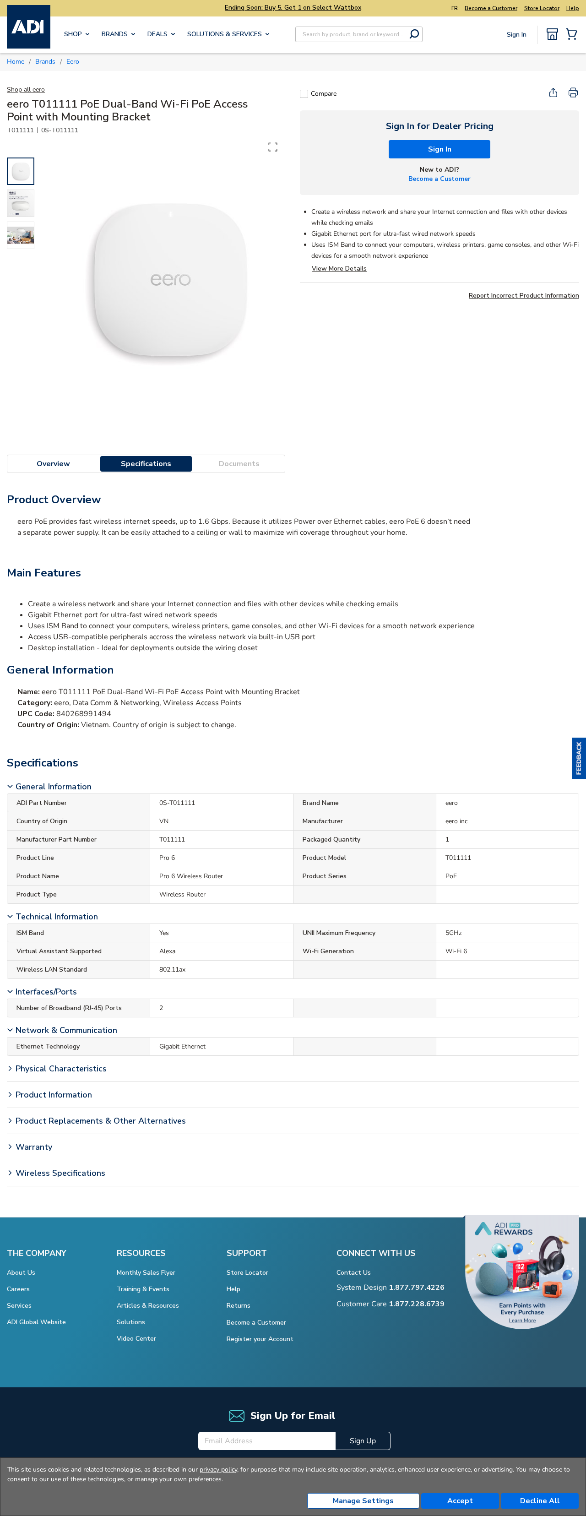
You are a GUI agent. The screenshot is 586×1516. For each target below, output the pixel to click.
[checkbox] (304, 94)
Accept (460, 1501)
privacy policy (218, 1469)
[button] (579, 758)
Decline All (540, 1501)
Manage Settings (363, 1501)
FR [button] (454, 8)
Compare (323, 93)
